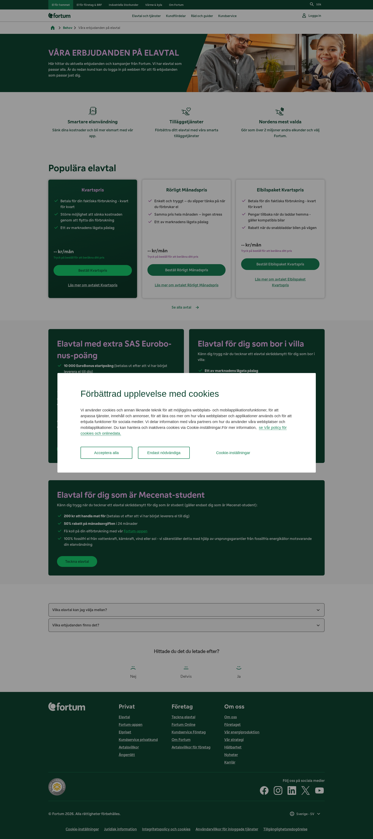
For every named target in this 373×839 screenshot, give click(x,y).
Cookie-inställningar (233, 452)
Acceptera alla (106, 452)
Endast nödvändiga (163, 452)
